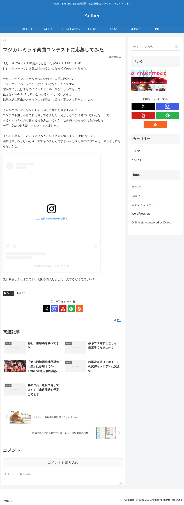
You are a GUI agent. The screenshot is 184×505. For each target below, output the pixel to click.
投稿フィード (140, 195)
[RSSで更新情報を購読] (79, 308)
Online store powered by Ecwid (151, 222)
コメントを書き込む (63, 462)
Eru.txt (10, 293)
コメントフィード (143, 204)
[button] (176, 47)
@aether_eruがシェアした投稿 (51, 265)
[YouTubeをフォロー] (62, 308)
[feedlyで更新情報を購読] (71, 308)
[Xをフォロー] (46, 308)
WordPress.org (141, 213)
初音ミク (23, 293)
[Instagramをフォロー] (54, 308)
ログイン (137, 187)
